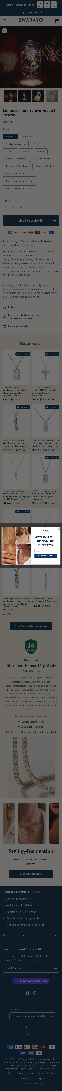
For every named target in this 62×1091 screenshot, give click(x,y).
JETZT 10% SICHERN (45, 556)
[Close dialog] (58, 528)
